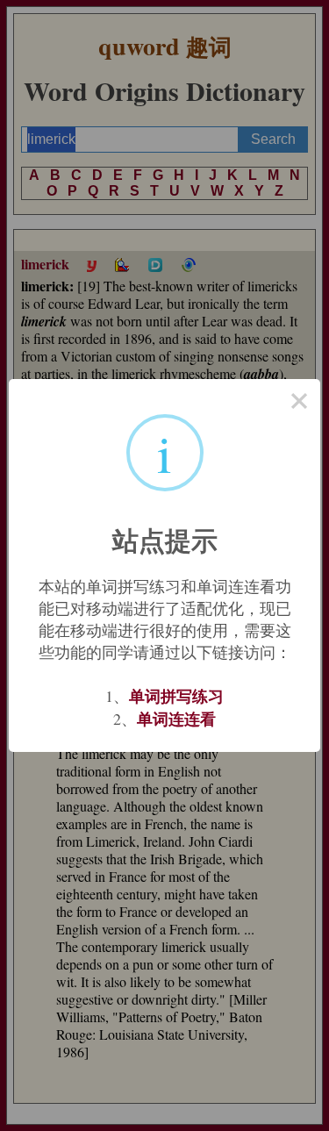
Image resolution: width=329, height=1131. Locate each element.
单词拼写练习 (176, 695)
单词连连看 (176, 718)
